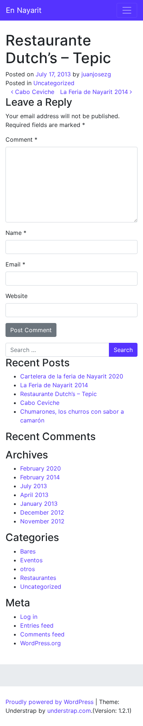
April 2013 (34, 494)
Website (16, 296)
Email (15, 264)
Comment (21, 139)
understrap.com (69, 710)
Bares (28, 551)
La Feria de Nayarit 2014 (95, 91)
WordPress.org (40, 643)
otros (27, 569)
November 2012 (42, 521)
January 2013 (39, 503)
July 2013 (33, 486)
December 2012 (42, 512)
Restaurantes (38, 577)
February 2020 (40, 468)
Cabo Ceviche (33, 91)
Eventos (31, 560)
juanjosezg (96, 74)
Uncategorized (53, 83)
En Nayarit (23, 10)
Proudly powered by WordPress (50, 701)
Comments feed (42, 634)
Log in (28, 616)
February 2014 (40, 477)
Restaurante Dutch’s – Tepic (58, 394)
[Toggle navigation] (127, 10)
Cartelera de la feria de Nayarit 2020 (71, 376)
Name (16, 232)
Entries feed (37, 625)
